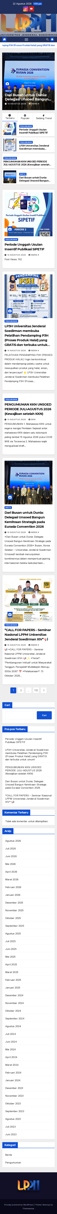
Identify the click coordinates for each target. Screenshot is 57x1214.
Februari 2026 (13, 887)
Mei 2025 (10, 956)
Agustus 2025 (13, 933)
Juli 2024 (10, 1034)
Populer (25, 118)
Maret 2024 (12, 1064)
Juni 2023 (11, 1134)
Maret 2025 (11, 972)
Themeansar (28, 1208)
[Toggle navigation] (26, 39)
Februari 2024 (13, 1072)
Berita (8, 91)
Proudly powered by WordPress (19, 1205)
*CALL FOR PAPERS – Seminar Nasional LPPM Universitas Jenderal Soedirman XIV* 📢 (28, 634)
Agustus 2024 (13, 1026)
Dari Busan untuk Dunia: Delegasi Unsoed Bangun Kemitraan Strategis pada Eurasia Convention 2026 (34, 182)
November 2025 (14, 910)
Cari (7, 705)
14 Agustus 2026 (16, 255)
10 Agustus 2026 (17, 104)
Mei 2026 (10, 864)
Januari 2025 (12, 987)
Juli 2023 (10, 1126)
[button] (47, 39)
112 (36, 690)
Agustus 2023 (13, 1118)
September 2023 (14, 1111)
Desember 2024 (14, 995)
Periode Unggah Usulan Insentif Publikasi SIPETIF (33, 131)
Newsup (46, 1205)
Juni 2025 (11, 949)
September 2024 (14, 1018)
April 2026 (11, 871)
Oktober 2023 (13, 1103)
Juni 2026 (11, 856)
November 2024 (14, 1003)
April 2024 (11, 1057)
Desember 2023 (14, 1088)
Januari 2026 (12, 894)
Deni (33, 419)
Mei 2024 (10, 1049)
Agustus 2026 (13, 840)
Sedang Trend (44, 118)
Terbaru (9, 118)
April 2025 (11, 964)
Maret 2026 (11, 879)
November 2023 (14, 1095)
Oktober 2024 (13, 1010)
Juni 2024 (11, 1041)
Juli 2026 (10, 848)
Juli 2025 (10, 941)
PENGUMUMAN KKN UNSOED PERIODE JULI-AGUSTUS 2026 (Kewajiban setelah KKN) (26, 164)
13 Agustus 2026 (16, 419)
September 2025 (14, 925)
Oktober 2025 (13, 918)
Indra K (35, 104)
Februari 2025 (13, 979)
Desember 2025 (14, 902)
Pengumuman (26, 126)
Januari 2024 (12, 1080)
